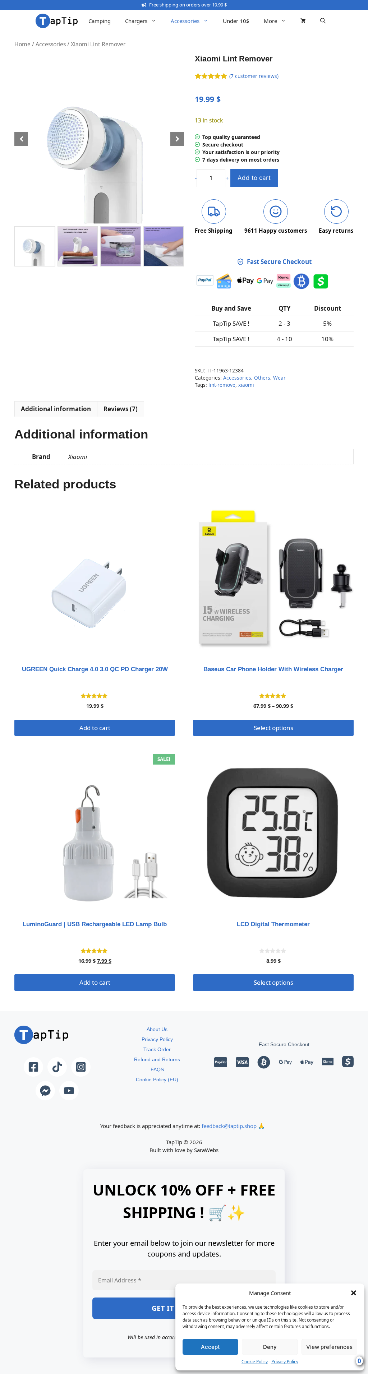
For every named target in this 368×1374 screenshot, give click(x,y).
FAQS (157, 1069)
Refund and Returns (157, 1059)
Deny (270, 1346)
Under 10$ (236, 20)
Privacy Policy (284, 1362)
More (270, 20)
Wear (279, 377)
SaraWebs (206, 1149)
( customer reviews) (254, 76)
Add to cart (254, 177)
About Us (157, 1029)
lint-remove (221, 384)
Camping (99, 20)
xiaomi (246, 384)
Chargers (136, 20)
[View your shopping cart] (303, 21)
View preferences (329, 1346)
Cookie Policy (255, 1362)
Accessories (185, 20)
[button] (353, 1292)
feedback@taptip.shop (229, 1125)
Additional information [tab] (56, 409)
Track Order (157, 1049)
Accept (210, 1346)
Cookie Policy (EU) (157, 1079)
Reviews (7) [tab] (121, 409)
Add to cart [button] (94, 728)
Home (22, 44)
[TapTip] (57, 21)
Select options (273, 728)
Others (262, 377)
